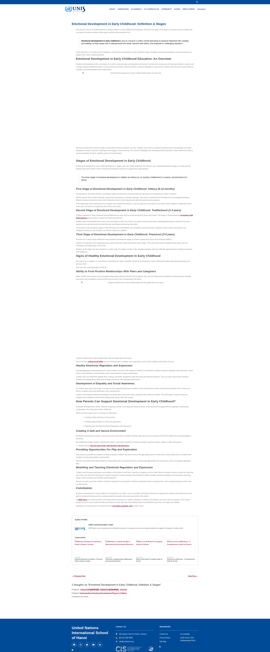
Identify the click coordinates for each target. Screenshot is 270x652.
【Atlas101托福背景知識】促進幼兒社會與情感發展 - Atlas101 (103, 589)
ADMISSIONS (123, 9)
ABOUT (112, 9)
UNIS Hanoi (82, 500)
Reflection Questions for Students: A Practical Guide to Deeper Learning (88, 560)
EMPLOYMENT (189, 9)
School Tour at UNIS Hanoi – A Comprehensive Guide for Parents (181, 560)
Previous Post (78, 576)
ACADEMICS (136, 9)
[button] (197, 2)
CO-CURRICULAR (151, 9)
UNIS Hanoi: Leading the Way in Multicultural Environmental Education (118, 560)
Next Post (193, 576)
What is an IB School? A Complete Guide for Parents (149, 560)
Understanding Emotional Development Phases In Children (103, 593)
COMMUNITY (166, 9)
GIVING (177, 9)
